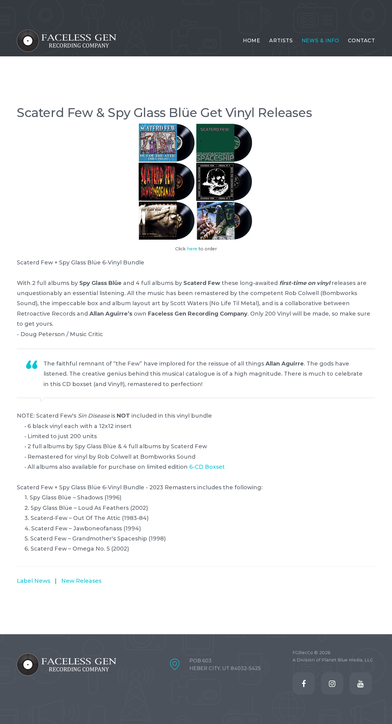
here (192, 249)
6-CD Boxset (207, 467)
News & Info (320, 41)
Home (251, 41)
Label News (33, 581)
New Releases (81, 581)
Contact (361, 41)
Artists (281, 41)
